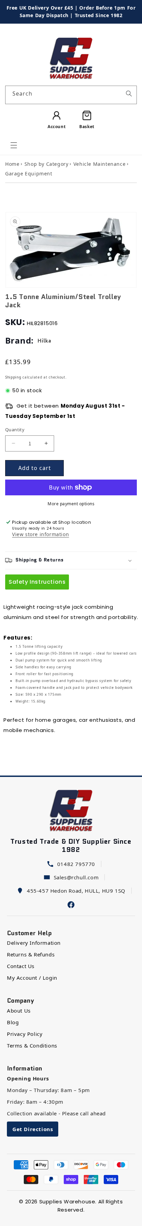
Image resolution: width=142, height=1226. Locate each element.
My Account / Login (32, 977)
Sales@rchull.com (76, 877)
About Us (19, 1010)
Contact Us (20, 966)
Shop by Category (46, 164)
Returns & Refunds (30, 954)
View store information (40, 534)
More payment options (71, 504)
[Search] (128, 93)
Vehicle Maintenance (99, 164)
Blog (13, 1022)
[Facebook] (71, 904)
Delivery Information (34, 942)
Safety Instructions (37, 582)
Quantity (14, 429)
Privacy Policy (24, 1033)
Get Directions (32, 1129)
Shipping (13, 377)
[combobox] (71, 95)
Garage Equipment (28, 173)
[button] (13, 145)
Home (12, 164)
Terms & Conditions (32, 1045)
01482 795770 (76, 863)
